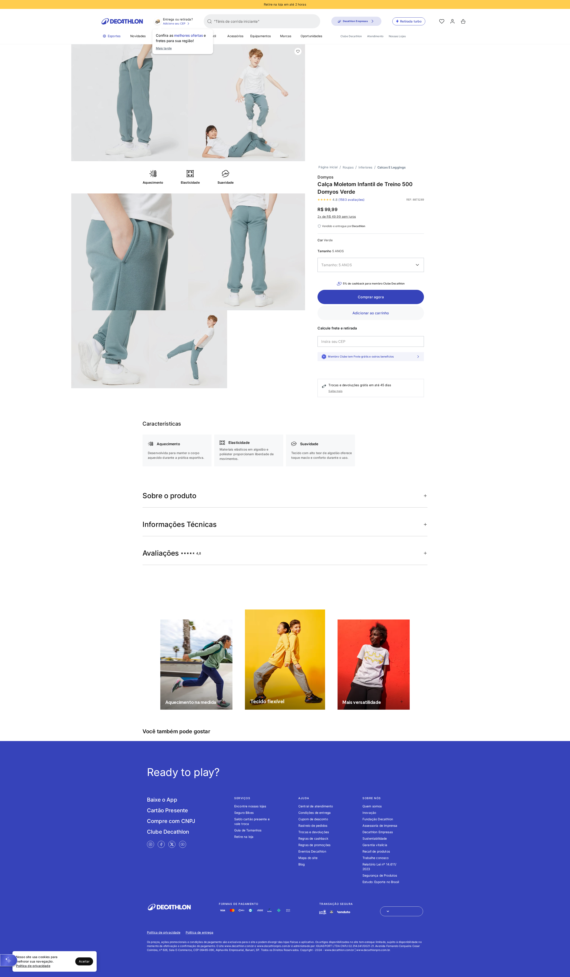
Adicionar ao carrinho (370, 313)
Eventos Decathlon (312, 851)
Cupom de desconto (313, 819)
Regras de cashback (313, 838)
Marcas (285, 36)
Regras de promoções (314, 845)
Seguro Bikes (244, 813)
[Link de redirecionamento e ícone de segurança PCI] (331, 912)
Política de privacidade (163, 932)
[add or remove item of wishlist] (297, 51)
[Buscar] (209, 21)
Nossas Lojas (397, 36)
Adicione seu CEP (174, 23)
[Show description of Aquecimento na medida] (224, 702)
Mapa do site (308, 858)
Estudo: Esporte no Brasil (380, 882)
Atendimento (375, 36)
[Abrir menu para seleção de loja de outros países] (401, 911)
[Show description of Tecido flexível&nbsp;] (316, 700)
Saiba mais (335, 391)
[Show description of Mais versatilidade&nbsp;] (402, 702)
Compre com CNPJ (171, 821)
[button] (8, 960)
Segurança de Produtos (379, 875)
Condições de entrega (314, 813)
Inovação (369, 813)
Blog (301, 864)
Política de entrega (199, 932)
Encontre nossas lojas (250, 806)
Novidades (138, 36)
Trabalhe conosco (375, 858)
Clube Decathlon (351, 36)
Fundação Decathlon (377, 819)
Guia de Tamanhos (248, 830)
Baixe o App (162, 799)
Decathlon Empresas (377, 832)
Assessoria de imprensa (379, 825)
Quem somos (372, 806)
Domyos (326, 177)
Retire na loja (243, 837)
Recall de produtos (376, 851)
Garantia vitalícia (374, 845)
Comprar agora (371, 297)
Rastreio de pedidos (312, 825)
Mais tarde (164, 48)
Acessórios (235, 36)
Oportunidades (311, 36)
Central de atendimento (315, 806)
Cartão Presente (167, 810)
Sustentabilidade (374, 838)
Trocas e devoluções (313, 832)
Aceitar (84, 961)
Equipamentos (260, 36)
